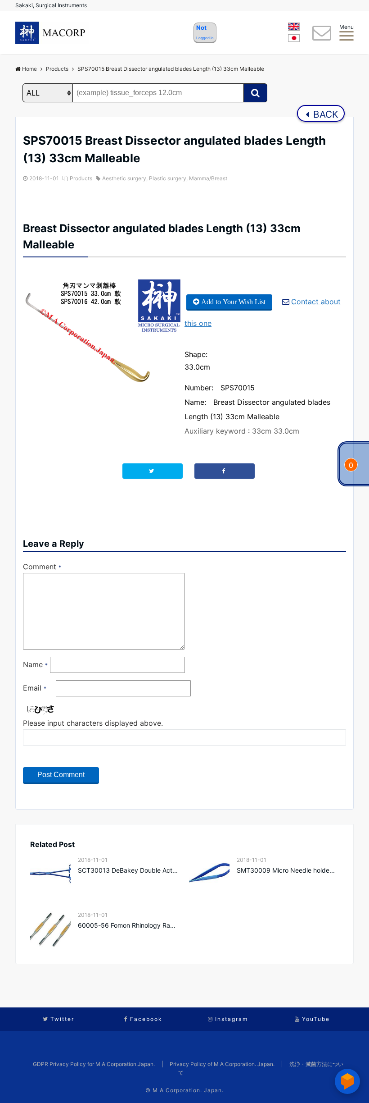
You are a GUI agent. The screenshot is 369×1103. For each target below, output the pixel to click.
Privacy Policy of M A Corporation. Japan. (222, 1064)
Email (34, 687)
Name (35, 664)
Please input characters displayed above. (93, 723)
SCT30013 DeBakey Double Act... (128, 870)
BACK (324, 114)
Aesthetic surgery (124, 178)
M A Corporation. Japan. (188, 1090)
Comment (42, 566)
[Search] (255, 92)
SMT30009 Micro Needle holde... (286, 870)
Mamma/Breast (208, 178)
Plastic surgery (167, 178)
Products (81, 178)
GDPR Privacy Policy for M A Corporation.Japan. (94, 1064)
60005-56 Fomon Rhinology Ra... (127, 925)
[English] (294, 27)
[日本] (294, 39)
